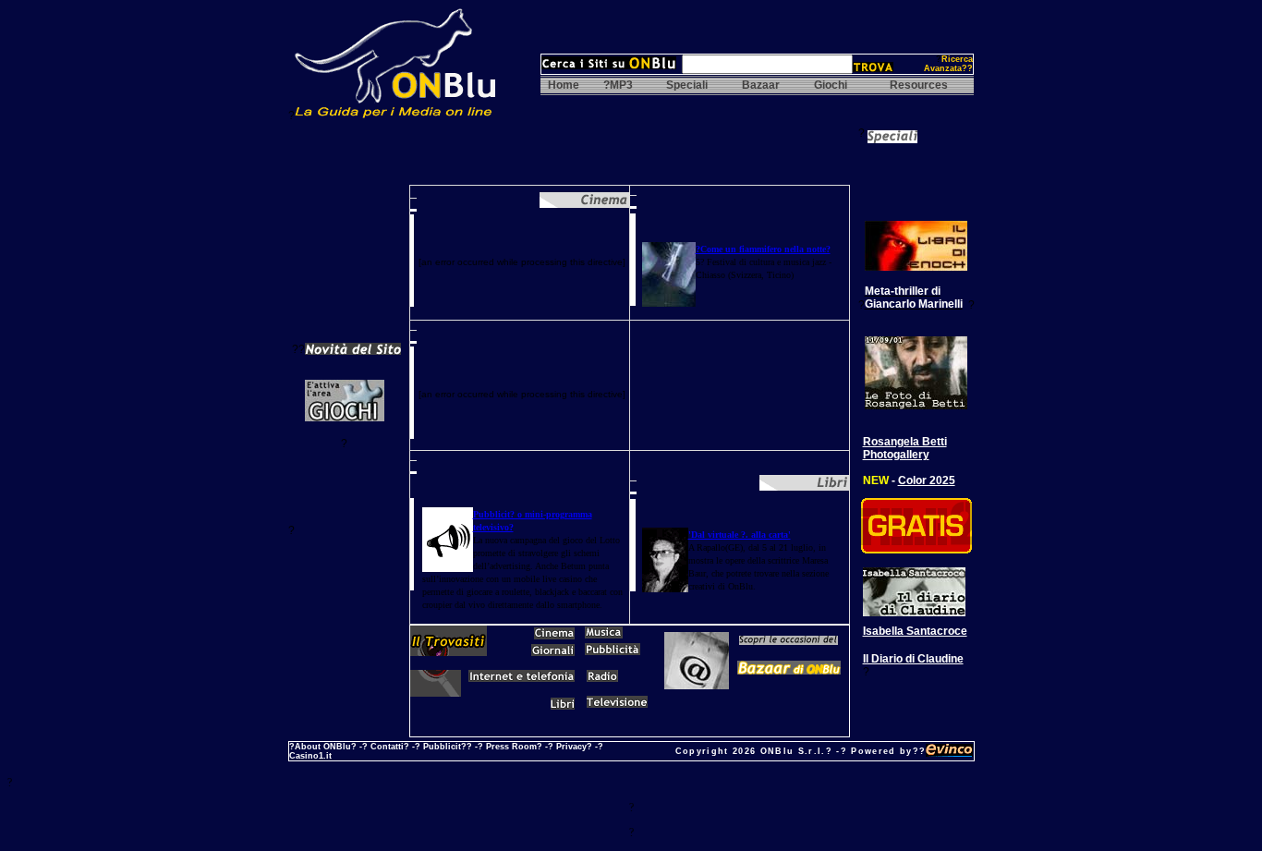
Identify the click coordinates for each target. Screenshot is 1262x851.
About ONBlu (323, 746)
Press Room (511, 746)
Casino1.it (310, 755)
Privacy (571, 746)
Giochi (830, 85)
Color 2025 (926, 480)
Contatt (385, 746)
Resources (919, 85)
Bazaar (761, 85)
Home (563, 85)
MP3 (621, 85)
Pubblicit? (445, 746)
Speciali (687, 85)
